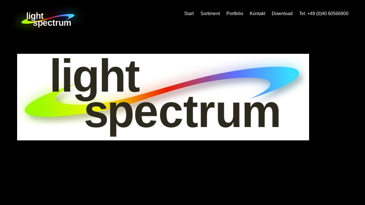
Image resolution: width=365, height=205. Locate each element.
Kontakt (257, 13)
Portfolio (234, 13)
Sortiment (210, 13)
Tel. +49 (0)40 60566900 (323, 13)
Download (282, 13)
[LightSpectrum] (48, 30)
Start (189, 13)
